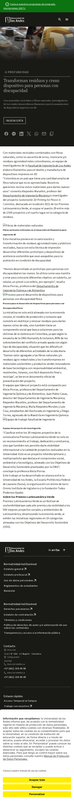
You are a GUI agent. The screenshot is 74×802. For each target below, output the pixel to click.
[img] (15, 20)
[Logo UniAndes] (15, 19)
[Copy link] (51, 133)
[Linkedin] (21, 134)
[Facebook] (6, 133)
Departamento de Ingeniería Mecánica (26, 196)
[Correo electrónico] (44, 133)
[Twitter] (29, 133)
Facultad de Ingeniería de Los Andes (49, 166)
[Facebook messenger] (14, 133)
